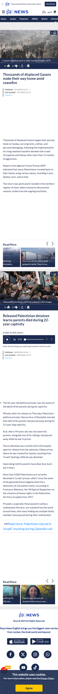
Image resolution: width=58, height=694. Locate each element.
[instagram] (35, 654)
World (44, 19)
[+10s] (52, 339)
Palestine (24, 19)
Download (50, 4)
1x (14, 339)
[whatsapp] (48, 654)
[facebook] (10, 654)
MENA (35, 19)
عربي (49, 11)
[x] (23, 654)
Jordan (13, 19)
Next (47, 244)
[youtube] (23, 667)
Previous (53, 244)
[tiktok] (35, 667)
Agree (29, 688)
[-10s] (46, 339)
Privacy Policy (47, 678)
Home (3, 19)
